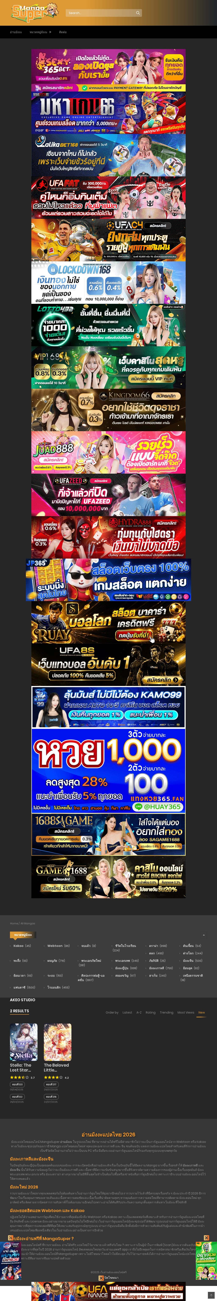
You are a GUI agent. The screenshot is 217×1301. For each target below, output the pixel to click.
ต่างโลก (192, 953)
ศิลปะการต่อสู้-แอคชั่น (91, 977)
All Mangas (28, 923)
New (202, 1012)
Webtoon (58, 946)
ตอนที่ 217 (51, 1084)
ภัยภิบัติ (157, 961)
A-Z (139, 1012)
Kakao (22, 946)
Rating (151, 1012)
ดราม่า (158, 946)
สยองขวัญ (125, 975)
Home (14, 923)
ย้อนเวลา (22, 975)
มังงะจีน (192, 961)
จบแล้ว (88, 946)
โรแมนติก (58, 987)
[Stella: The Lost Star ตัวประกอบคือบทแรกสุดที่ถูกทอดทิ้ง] (24, 1042)
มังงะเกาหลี (161, 968)
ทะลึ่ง (20, 961)
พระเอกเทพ (127, 961)
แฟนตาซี (24, 987)
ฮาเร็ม (157, 975)
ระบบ (55, 975)
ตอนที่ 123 (17, 1084)
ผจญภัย (56, 961)
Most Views (186, 1012)
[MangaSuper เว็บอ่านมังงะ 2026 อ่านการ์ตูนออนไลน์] (34, 13)
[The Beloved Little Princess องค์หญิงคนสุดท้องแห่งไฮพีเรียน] (57, 1042)
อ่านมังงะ (16, 32)
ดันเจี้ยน (191, 946)
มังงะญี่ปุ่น (126, 968)
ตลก (156, 953)
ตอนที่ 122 (17, 1096)
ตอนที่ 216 (51, 1096)
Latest (127, 1012)
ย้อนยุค (190, 968)
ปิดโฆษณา (111, 1278)
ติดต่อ (63, 32)
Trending (166, 1012)
